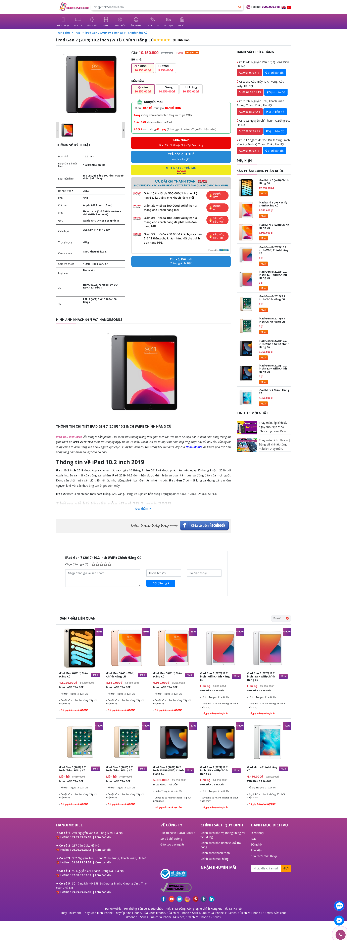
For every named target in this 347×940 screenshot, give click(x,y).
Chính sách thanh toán (215, 853)
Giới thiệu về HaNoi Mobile (177, 833)
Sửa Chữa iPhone (154, 913)
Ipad (253, 838)
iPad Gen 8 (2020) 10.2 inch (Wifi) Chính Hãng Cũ (274, 250)
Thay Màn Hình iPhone (98, 913)
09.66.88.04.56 (251, 112)
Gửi (286, 868)
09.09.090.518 (250, 73)
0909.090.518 (271, 7)
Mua (263, 193)
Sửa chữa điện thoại (264, 856)
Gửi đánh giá (161, 583)
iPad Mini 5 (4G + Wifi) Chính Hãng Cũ (273, 204)
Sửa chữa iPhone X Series (183, 913)
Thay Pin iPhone (71, 913)
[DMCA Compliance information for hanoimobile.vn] (178, 887)
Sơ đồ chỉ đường (171, 838)
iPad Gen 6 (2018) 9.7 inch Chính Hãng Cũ (272, 297)
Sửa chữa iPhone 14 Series (167, 917)
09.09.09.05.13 (251, 92)
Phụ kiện (256, 850)
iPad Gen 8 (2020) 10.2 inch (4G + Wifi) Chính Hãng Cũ (273, 275)
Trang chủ (63, 32)
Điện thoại (257, 833)
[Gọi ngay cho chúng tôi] (321, 935)
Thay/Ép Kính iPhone (127, 913)
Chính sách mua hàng (215, 859)
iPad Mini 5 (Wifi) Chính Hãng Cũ (274, 226)
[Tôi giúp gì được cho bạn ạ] (339, 906)
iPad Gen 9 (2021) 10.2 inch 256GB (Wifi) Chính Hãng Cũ (274, 344)
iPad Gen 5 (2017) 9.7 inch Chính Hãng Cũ (272, 320)
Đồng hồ (256, 844)
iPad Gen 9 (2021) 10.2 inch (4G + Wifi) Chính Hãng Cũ (273, 369)
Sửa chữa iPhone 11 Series (219, 913)
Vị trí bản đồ (275, 73)
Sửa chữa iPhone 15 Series (203, 917)
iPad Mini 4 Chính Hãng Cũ (274, 391)
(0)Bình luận (181, 40)
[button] (57, 130)
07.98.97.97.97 (251, 131)
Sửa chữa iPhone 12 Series (255, 913)
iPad (78, 32)
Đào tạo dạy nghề (172, 844)
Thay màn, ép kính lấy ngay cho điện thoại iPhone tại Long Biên (273, 427)
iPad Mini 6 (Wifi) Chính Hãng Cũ (274, 181)
